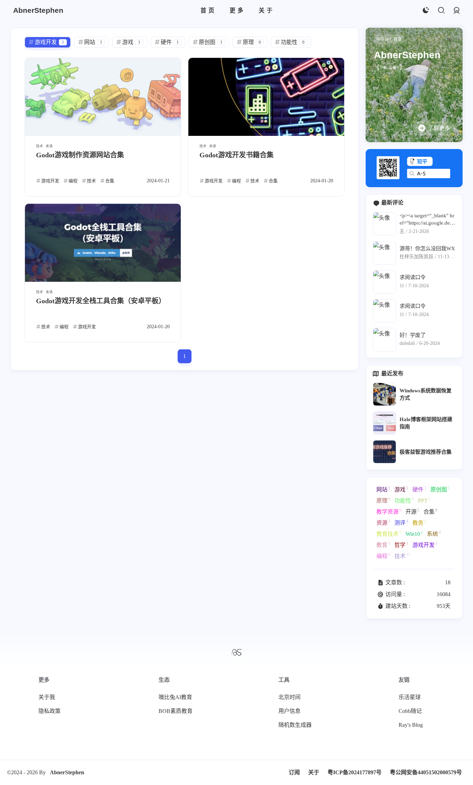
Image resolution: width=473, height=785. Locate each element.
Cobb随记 (410, 711)
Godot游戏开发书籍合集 (236, 155)
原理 (383, 500)
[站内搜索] (441, 11)
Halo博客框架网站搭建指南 (426, 422)
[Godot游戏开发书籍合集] (266, 97)
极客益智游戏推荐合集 (426, 452)
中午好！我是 (389, 39)
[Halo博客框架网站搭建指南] (384, 423)
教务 (419, 522)
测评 (401, 522)
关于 (313, 772)
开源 (412, 511)
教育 (383, 544)
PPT (424, 500)
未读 (49, 146)
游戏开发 (424, 544)
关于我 (46, 697)
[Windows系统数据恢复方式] (384, 394)
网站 (383, 489)
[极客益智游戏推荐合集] (384, 451)
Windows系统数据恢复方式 (426, 394)
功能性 (404, 500)
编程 (383, 555)
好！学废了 (413, 335)
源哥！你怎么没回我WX (427, 248)
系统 (434, 533)
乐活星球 (410, 697)
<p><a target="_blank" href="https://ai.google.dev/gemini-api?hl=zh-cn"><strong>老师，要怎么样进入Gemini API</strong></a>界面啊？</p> (427, 219)
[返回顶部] (236, 652)
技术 (402, 555)
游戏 (401, 489)
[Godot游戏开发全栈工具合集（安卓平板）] (103, 243)
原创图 (440, 489)
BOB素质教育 (176, 711)
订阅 (294, 772)
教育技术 (388, 533)
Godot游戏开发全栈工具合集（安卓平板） (101, 301)
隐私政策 (49, 711)
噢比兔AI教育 (175, 697)
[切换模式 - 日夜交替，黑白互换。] (425, 11)
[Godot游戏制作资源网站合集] (103, 97)
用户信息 (289, 711)
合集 (430, 511)
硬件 (419, 489)
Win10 (414, 533)
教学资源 (388, 511)
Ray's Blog (411, 725)
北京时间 (289, 697)
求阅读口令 (413, 277)
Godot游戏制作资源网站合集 (80, 155)
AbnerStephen (67, 772)
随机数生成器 (295, 725)
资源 (383, 522)
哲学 (401, 544)
